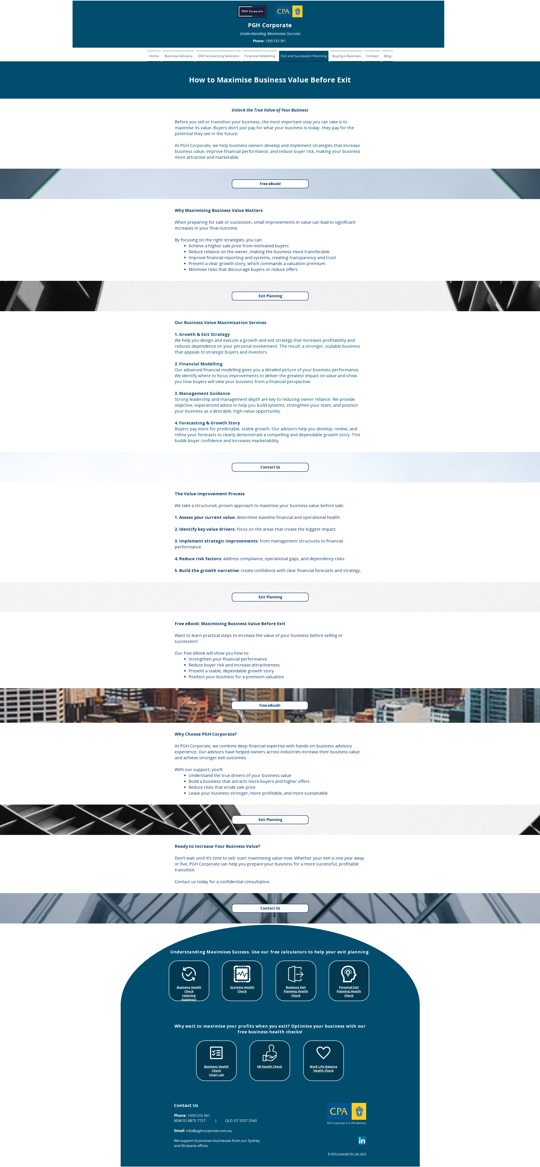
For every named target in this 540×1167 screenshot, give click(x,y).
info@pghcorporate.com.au (209, 1130)
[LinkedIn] (362, 1140)
